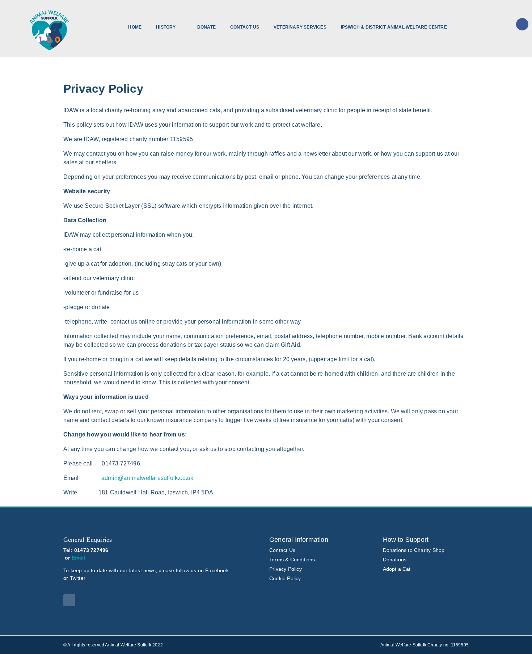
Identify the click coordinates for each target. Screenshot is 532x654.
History (166, 27)
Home (135, 27)
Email (78, 558)
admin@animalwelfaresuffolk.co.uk (147, 478)
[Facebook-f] (69, 600)
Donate (206, 27)
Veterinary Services (300, 27)
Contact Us (244, 27)
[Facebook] (522, 24)
